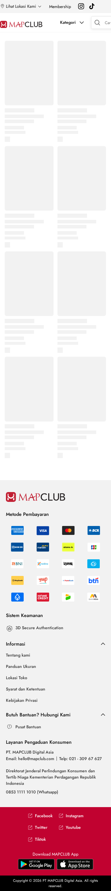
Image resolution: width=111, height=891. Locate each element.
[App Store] (36, 868)
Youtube (73, 827)
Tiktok (40, 839)
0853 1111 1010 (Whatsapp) (32, 792)
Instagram (74, 816)
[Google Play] (75, 868)
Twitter (41, 827)
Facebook (44, 816)
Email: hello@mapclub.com (30, 759)
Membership (60, 6)
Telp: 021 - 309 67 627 (80, 759)
